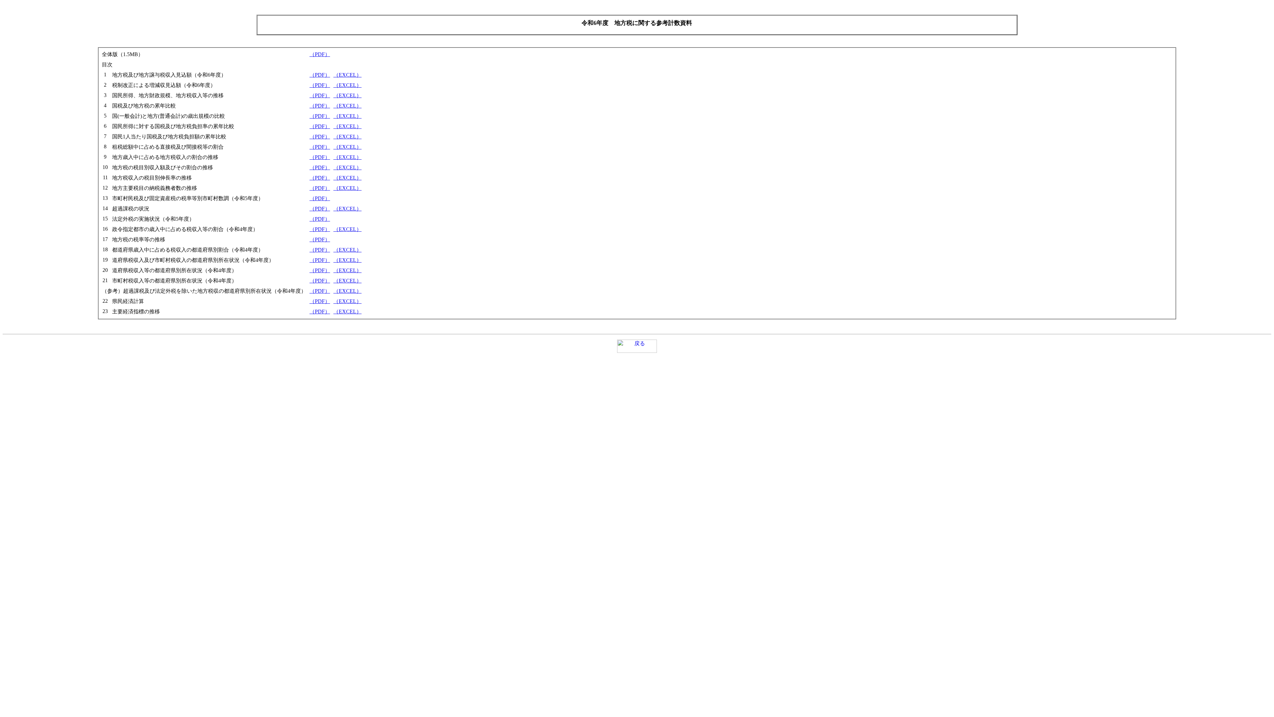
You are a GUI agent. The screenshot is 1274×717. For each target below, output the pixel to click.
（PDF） (320, 54)
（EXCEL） (347, 75)
